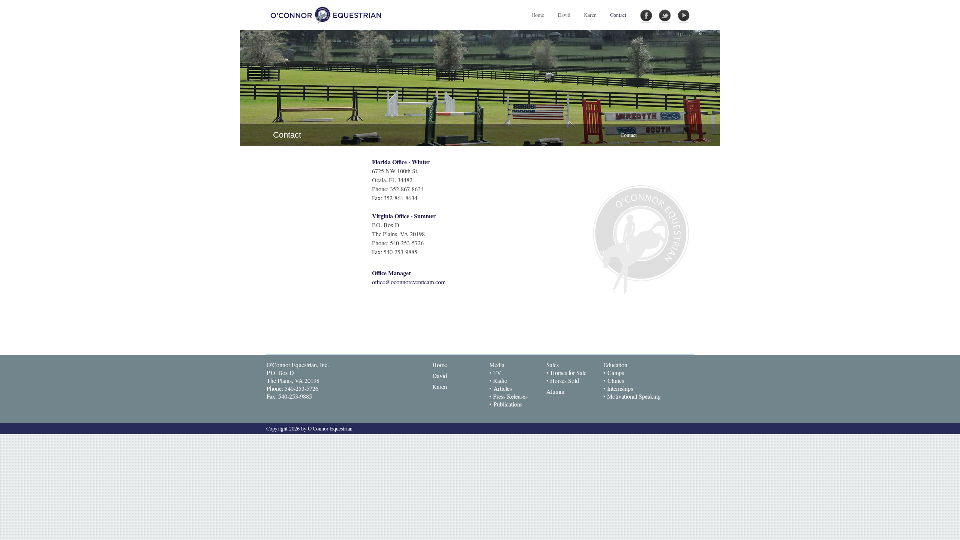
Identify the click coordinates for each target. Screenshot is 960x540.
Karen (439, 386)
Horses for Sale (568, 372)
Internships (620, 388)
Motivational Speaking (634, 396)
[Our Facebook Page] (646, 16)
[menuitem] (564, 15)
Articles (503, 388)
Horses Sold (564, 380)
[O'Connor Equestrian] (326, 14)
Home (439, 365)
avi (440, 376)
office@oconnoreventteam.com (409, 282)
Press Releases (510, 396)
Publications (508, 404)
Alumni (555, 391)
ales (554, 365)
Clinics (616, 380)
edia (499, 365)
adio (502, 380)
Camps (616, 372)
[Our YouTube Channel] (684, 16)
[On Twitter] (665, 16)
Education (615, 365)
